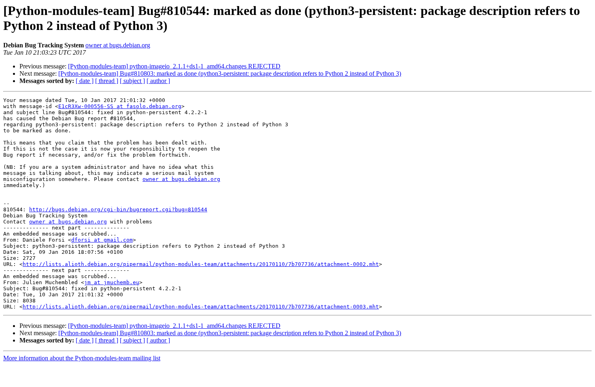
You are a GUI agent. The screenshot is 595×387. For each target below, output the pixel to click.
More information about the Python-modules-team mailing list (81, 358)
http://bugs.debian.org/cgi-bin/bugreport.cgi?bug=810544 (118, 209)
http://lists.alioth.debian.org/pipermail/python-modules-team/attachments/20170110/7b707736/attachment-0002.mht (201, 264)
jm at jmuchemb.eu (111, 282)
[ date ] (85, 80)
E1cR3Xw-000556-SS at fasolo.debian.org (119, 106)
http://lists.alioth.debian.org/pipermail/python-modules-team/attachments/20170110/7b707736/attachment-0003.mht (201, 307)
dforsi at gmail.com (102, 240)
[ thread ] (106, 80)
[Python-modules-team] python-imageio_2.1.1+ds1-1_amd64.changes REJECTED (174, 66)
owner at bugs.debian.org (117, 45)
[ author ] (158, 80)
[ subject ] (132, 80)
